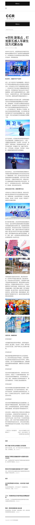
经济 (6, 478)
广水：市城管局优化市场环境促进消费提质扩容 (17, 496)
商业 (16, 47)
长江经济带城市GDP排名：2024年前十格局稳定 (17, 484)
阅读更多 (18, 449)
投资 (6, 441)
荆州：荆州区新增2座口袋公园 (13, 508)
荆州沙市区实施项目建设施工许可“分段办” (17, 469)
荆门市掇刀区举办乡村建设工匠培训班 (15, 446)
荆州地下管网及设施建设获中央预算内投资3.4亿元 (16, 457)
